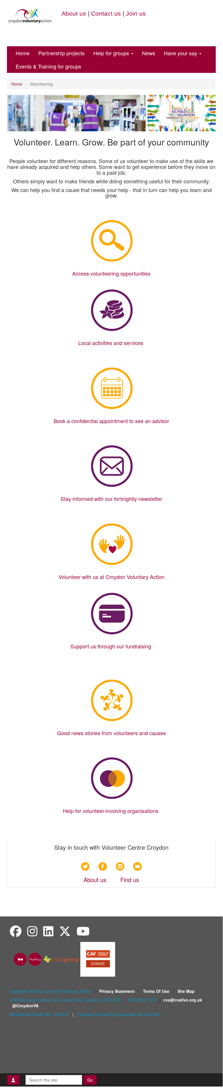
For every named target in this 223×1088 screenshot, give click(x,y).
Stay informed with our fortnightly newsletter (111, 498)
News (148, 53)
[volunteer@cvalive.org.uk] (137, 866)
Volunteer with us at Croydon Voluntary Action (111, 576)
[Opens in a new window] (97, 959)
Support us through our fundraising (111, 646)
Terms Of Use (157, 991)
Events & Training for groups (48, 66)
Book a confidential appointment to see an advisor (111, 421)
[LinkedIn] (48, 931)
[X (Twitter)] (65, 931)
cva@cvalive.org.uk (182, 1000)
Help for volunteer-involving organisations (110, 810)
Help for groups (111, 53)
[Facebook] (15, 931)
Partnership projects (61, 53)
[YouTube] (83, 931)
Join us (136, 13)
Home (23, 53)
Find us (129, 879)
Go (90, 1080)
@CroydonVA (25, 1005)
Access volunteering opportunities (111, 273)
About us (73, 13)
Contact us (106, 13)
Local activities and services (111, 342)
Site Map (186, 991)
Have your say (181, 53)
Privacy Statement (117, 991)
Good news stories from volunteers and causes (111, 733)
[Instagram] (32, 931)
